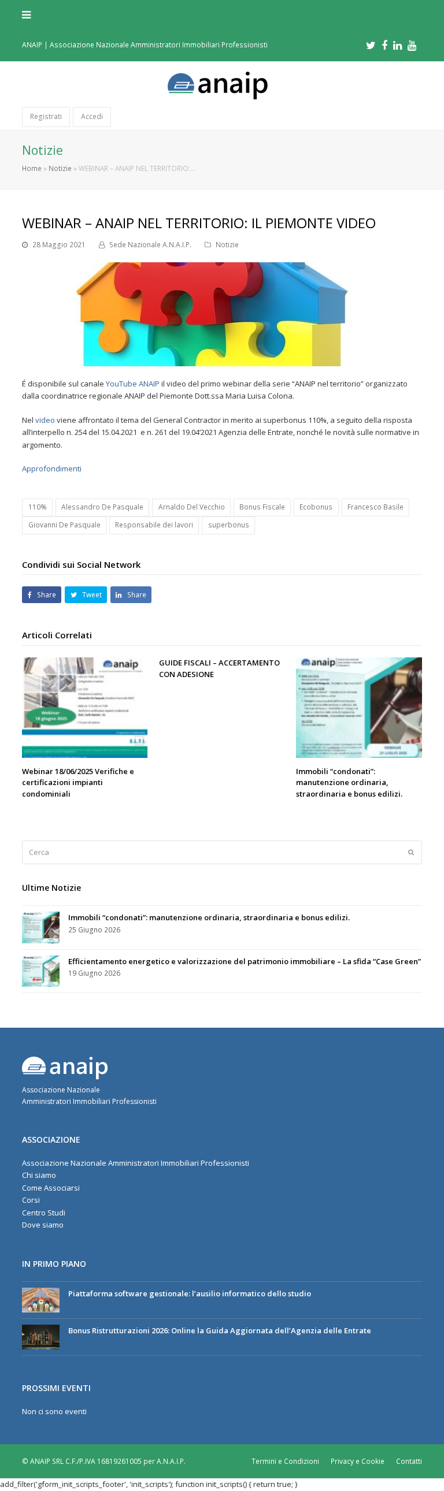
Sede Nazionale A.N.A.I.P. (150, 245)
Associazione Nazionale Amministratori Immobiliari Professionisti (135, 1163)
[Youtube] (412, 45)
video (45, 420)
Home (32, 168)
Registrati (46, 116)
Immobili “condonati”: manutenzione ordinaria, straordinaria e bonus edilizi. (349, 782)
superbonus (228, 525)
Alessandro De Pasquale (102, 507)
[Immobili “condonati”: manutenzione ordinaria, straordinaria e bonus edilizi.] (358, 707)
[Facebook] (384, 45)
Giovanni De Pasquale (64, 525)
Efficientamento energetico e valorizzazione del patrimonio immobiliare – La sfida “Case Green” (244, 961)
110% (37, 507)
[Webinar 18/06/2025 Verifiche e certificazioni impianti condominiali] (84, 707)
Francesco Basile (375, 507)
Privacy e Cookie (357, 1461)
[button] (221, 14)
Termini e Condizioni (285, 1461)
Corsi (31, 1200)
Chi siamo (39, 1175)
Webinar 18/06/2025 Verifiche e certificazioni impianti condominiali (78, 782)
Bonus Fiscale (262, 507)
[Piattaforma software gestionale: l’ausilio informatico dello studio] (41, 1300)
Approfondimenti (52, 468)
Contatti (409, 1461)
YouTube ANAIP (133, 383)
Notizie (60, 168)
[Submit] (411, 852)
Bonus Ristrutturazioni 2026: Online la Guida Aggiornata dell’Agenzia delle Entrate (219, 1330)
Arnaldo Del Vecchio (191, 507)
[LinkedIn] (397, 45)
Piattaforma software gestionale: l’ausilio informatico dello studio (189, 1293)
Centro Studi (43, 1212)
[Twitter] (371, 45)
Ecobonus (315, 507)
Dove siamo (43, 1224)
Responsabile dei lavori (154, 525)
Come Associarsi (51, 1188)
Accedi (92, 116)
